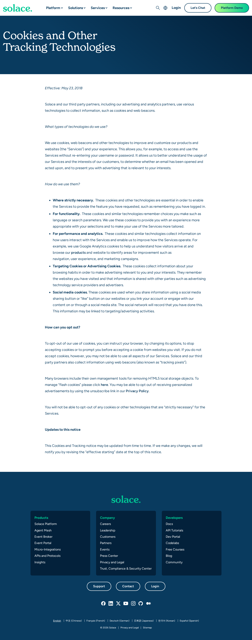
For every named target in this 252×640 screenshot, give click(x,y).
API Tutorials (174, 530)
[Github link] (141, 603)
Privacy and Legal (112, 562)
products (78, 252)
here (104, 385)
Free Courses (175, 549)
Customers (107, 537)
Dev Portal (173, 537)
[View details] (17, 8)
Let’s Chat (198, 8)
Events (104, 549)
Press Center (109, 556)
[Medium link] (148, 603)
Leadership (107, 530)
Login (176, 8)
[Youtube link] (126, 603)
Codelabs (172, 543)
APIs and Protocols (47, 556)
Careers (105, 524)
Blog (169, 556)
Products (41, 518)
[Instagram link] (133, 603)
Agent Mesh (43, 530)
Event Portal (42, 543)
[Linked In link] (111, 603)
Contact (128, 586)
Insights (39, 562)
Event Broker (43, 537)
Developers (174, 518)
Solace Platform (45, 524)
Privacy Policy (137, 391)
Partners (105, 543)
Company (107, 518)
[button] (59, 6)
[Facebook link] (103, 603)
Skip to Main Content (20, 4)
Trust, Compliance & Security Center (126, 568)
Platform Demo (232, 8)
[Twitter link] (118, 603)
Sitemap (147, 627)
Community (174, 562)
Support (99, 586)
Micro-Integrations (47, 549)
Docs (169, 524)
